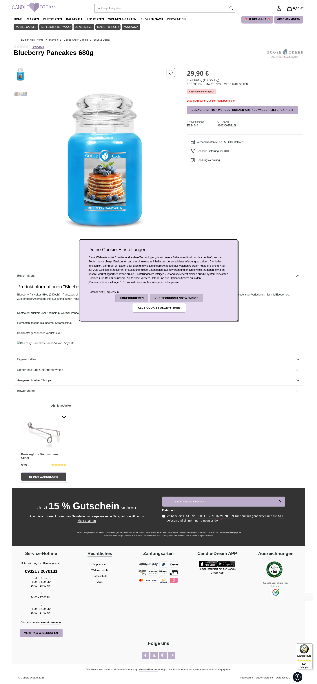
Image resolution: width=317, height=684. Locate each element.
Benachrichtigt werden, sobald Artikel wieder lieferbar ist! (242, 109)
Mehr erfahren (87, 520)
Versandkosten (148, 669)
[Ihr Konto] (279, 8)
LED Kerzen (95, 19)
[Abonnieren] (280, 501)
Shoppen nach (152, 19)
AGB (281, 516)
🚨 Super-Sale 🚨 (257, 19)
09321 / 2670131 (41, 571)
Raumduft (74, 19)
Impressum (99, 564)
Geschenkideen (288, 19)
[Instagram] (171, 655)
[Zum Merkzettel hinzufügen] (171, 72)
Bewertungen (26, 390)
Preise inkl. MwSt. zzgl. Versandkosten (217, 84)
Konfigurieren (132, 298)
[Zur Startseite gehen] (34, 7)
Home (18, 19)
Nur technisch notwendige (176, 298)
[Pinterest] (163, 655)
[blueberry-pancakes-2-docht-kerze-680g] (105, 160)
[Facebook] (145, 655)
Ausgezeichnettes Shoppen (35, 380)
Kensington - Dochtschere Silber (39, 456)
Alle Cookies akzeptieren (159, 307)
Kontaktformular (51, 622)
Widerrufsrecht (99, 570)
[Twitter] (154, 655)
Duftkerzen (52, 19)
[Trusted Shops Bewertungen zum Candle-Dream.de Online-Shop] (304, 656)
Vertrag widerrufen (41, 632)
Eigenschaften (26, 359)
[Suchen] (231, 8)
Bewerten (38, 46)
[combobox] (160, 8)
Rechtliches (100, 553)
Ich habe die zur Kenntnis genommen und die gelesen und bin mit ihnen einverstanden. (226, 518)
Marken (33, 19)
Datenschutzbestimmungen (208, 516)
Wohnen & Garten (122, 19)
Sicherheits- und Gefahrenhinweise (40, 369)
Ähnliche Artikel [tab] (61, 405)
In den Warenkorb (43, 476)
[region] (96, 160)
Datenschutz (100, 575)
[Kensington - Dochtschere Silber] (44, 431)
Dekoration (176, 19)
